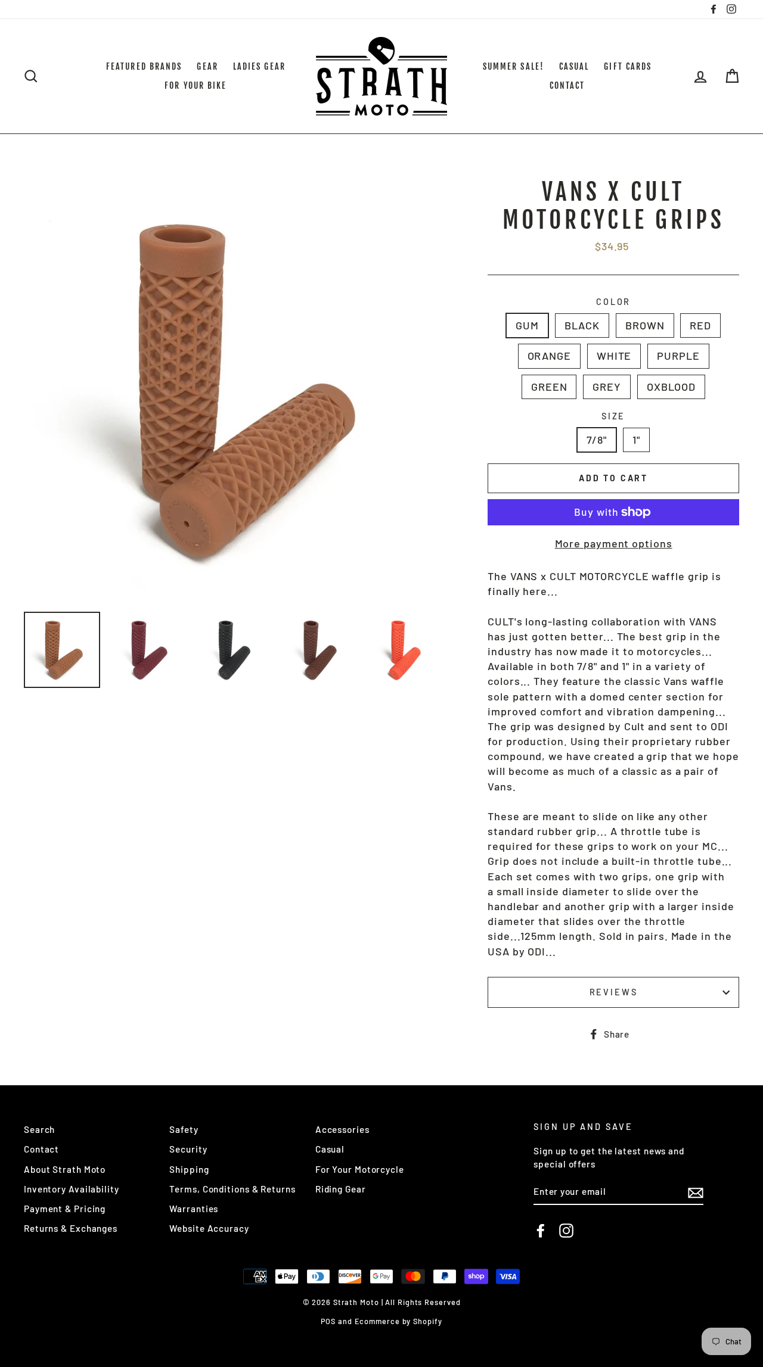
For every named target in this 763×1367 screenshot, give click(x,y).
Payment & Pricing (65, 1208)
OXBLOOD (671, 386)
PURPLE (678, 355)
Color (613, 302)
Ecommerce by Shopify (398, 1321)
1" (636, 439)
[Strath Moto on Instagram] (566, 1230)
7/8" (597, 439)
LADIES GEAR (259, 66)
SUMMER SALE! (513, 66)
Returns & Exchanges (70, 1228)
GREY (607, 386)
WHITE (614, 355)
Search (39, 1129)
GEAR (207, 66)
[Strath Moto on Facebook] (541, 1230)
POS (328, 1321)
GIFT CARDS (628, 66)
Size (613, 416)
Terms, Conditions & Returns (232, 1189)
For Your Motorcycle (359, 1169)
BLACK (582, 325)
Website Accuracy (209, 1228)
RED (700, 325)
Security (188, 1149)
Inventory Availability (71, 1189)
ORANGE (549, 355)
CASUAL (574, 66)
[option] (236, 391)
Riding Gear (340, 1189)
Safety (183, 1129)
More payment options (613, 543)
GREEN (549, 386)
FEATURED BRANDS (144, 66)
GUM (527, 325)
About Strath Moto (65, 1169)
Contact (41, 1149)
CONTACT (567, 85)
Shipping (189, 1169)
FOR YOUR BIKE (196, 85)
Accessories (342, 1129)
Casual (330, 1149)
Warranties (193, 1208)
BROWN (645, 325)
